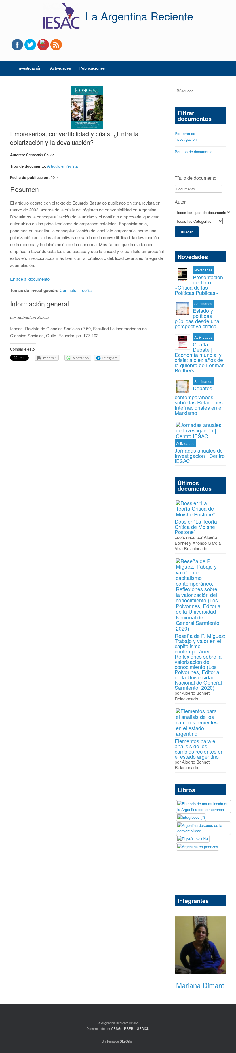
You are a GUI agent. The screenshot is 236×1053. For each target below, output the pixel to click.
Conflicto (68, 290)
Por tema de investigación (186, 136)
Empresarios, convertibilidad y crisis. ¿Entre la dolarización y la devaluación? (74, 138)
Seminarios (203, 303)
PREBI (129, 1028)
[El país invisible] (193, 839)
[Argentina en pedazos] (198, 847)
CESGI (116, 1028)
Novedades (203, 269)
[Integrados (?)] (191, 817)
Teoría (86, 290)
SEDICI (142, 1028)
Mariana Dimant (200, 985)
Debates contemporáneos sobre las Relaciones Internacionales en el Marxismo (199, 400)
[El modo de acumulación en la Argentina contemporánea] (203, 806)
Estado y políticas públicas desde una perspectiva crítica (197, 318)
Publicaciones (92, 68)
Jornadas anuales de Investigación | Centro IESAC (200, 455)
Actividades (60, 68)
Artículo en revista (62, 166)
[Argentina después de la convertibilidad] (203, 828)
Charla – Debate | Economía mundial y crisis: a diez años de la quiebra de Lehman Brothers (200, 357)
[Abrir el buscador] (227, 68)
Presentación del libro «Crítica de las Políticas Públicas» (199, 284)
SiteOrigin (127, 1041)
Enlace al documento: (31, 279)
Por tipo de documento (193, 151)
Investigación (29, 68)
